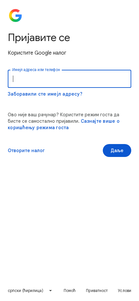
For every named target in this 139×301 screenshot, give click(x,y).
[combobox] (30, 290)
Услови (124, 290)
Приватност (97, 290)
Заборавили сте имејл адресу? (45, 94)
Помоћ (70, 290)
